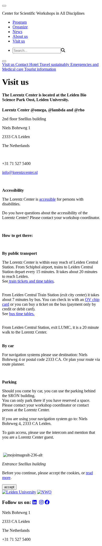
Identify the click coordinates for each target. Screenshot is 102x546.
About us (20, 36)
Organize (20, 27)
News (17, 31)
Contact (22, 64)
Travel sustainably (54, 64)
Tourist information (40, 69)
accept (9, 487)
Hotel (34, 64)
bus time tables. (22, 313)
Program (20, 22)
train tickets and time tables (31, 281)
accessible (47, 199)
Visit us (19, 41)
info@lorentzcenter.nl (20, 172)
